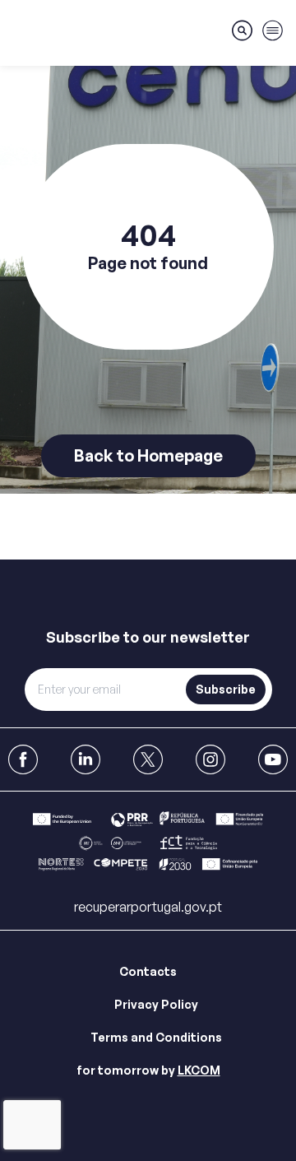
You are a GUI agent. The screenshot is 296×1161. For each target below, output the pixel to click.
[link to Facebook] (23, 759)
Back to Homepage (148, 455)
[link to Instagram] (210, 759)
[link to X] (148, 759)
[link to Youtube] (273, 759)
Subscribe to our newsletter (148, 637)
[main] (148, 280)
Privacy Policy (156, 1004)
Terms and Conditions (156, 1037)
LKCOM (199, 1070)
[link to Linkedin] (85, 759)
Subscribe (226, 689)
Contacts (148, 971)
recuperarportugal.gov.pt (148, 907)
